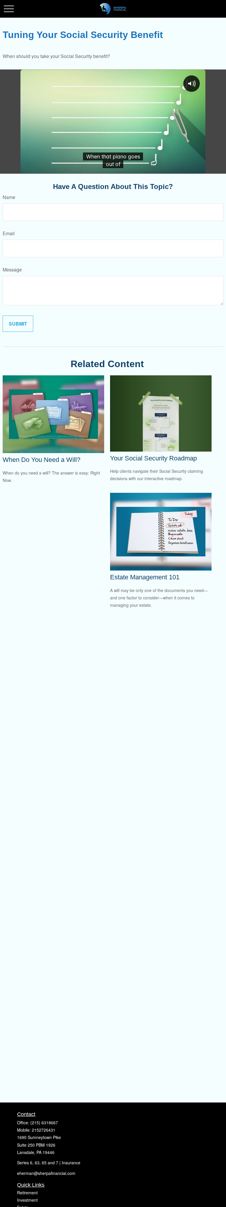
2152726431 (43, 1130)
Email (9, 233)
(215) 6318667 (44, 1122)
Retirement (27, 1193)
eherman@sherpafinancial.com (46, 1173)
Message (12, 269)
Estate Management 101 (145, 577)
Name (9, 197)
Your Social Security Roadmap (153, 458)
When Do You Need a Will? (41, 459)
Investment (27, 1200)
